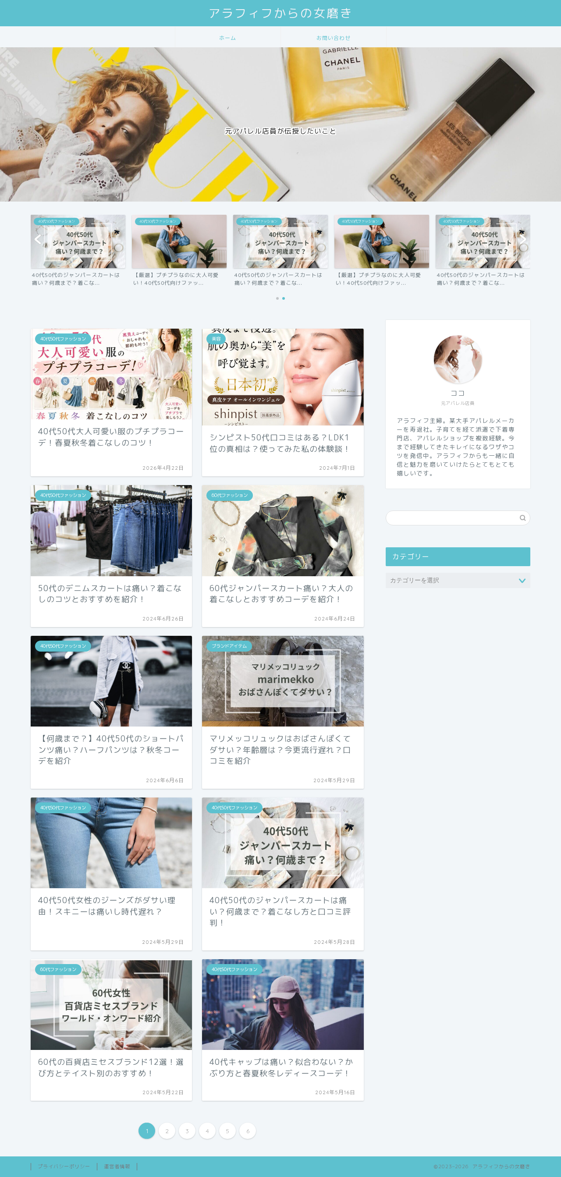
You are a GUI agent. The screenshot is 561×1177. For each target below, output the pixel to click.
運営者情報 (117, 1166)
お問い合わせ (333, 38)
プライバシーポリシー (64, 1166)
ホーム (227, 38)
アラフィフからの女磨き (280, 13)
